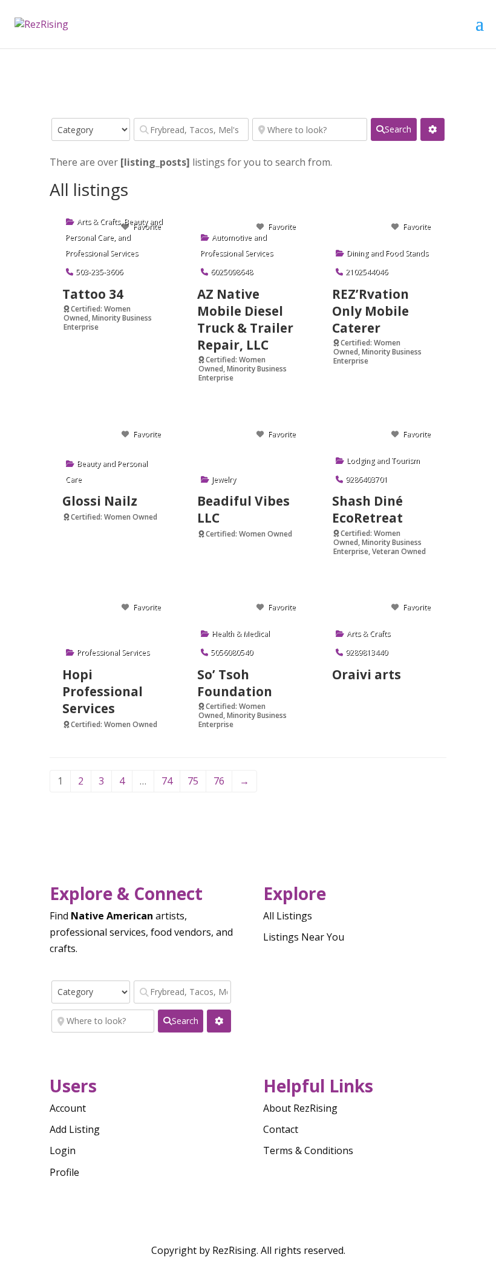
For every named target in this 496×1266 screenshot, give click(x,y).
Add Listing (75, 1129)
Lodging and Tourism (383, 460)
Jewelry (224, 479)
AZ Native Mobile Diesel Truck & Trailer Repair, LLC (245, 319)
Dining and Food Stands (387, 253)
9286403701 (366, 479)
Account (68, 1108)
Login (63, 1150)
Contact (280, 1129)
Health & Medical (241, 633)
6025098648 (231, 272)
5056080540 (231, 652)
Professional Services (101, 253)
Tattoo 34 (92, 294)
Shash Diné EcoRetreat (367, 509)
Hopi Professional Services (102, 691)
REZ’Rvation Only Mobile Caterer (370, 311)
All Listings (287, 915)
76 (219, 781)
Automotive (232, 237)
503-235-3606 (99, 272)
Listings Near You (303, 937)
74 (167, 781)
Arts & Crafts (98, 222)
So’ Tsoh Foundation (234, 683)
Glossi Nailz (99, 500)
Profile (64, 1172)
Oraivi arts (366, 674)
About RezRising (300, 1108)
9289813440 (366, 652)
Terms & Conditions (308, 1150)
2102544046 (366, 272)
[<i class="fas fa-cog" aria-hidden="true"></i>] (432, 129)
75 (193, 781)
